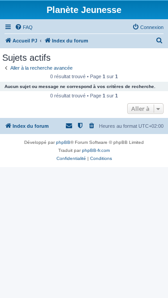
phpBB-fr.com (96, 150)
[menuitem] (24, 27)
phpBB (63, 142)
